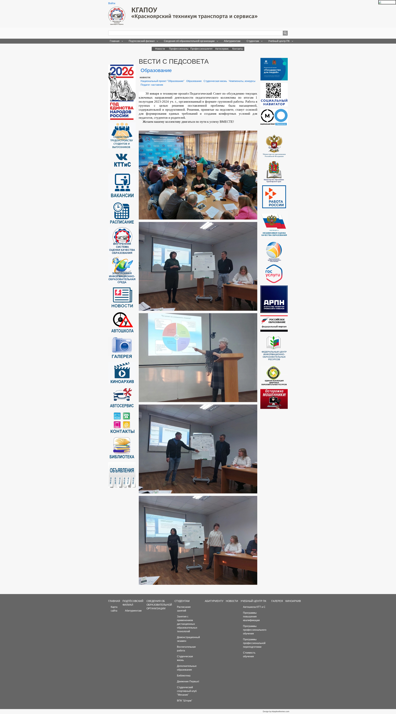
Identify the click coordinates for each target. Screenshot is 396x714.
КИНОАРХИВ (293, 601)
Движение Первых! (188, 681)
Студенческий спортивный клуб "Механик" (187, 691)
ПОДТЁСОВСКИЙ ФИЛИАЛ (133, 603)
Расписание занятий (184, 609)
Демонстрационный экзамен (188, 639)
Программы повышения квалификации (251, 617)
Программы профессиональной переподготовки (254, 643)
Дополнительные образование (187, 668)
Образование (194, 81)
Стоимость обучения (249, 654)
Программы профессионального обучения (254, 630)
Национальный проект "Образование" (162, 81)
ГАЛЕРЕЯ (277, 601)
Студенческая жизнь (215, 81)
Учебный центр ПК (279, 41)
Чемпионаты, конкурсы (242, 81)
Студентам (253, 41)
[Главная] (184, 16)
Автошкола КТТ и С (254, 607)
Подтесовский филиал (142, 41)
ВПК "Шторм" (184, 700)
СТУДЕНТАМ (181, 601)
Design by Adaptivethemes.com (276, 711)
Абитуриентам (232, 41)
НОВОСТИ (232, 601)
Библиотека (183, 675)
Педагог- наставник (152, 84)
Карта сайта (114, 609)
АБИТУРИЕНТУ (214, 601)
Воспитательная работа (186, 649)
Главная (114, 41)
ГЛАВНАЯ (114, 601)
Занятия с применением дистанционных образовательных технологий (187, 624)
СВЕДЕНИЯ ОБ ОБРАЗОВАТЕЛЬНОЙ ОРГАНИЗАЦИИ (159, 605)
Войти (111, 3)
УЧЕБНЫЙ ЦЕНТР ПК (253, 601)
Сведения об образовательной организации (189, 41)
